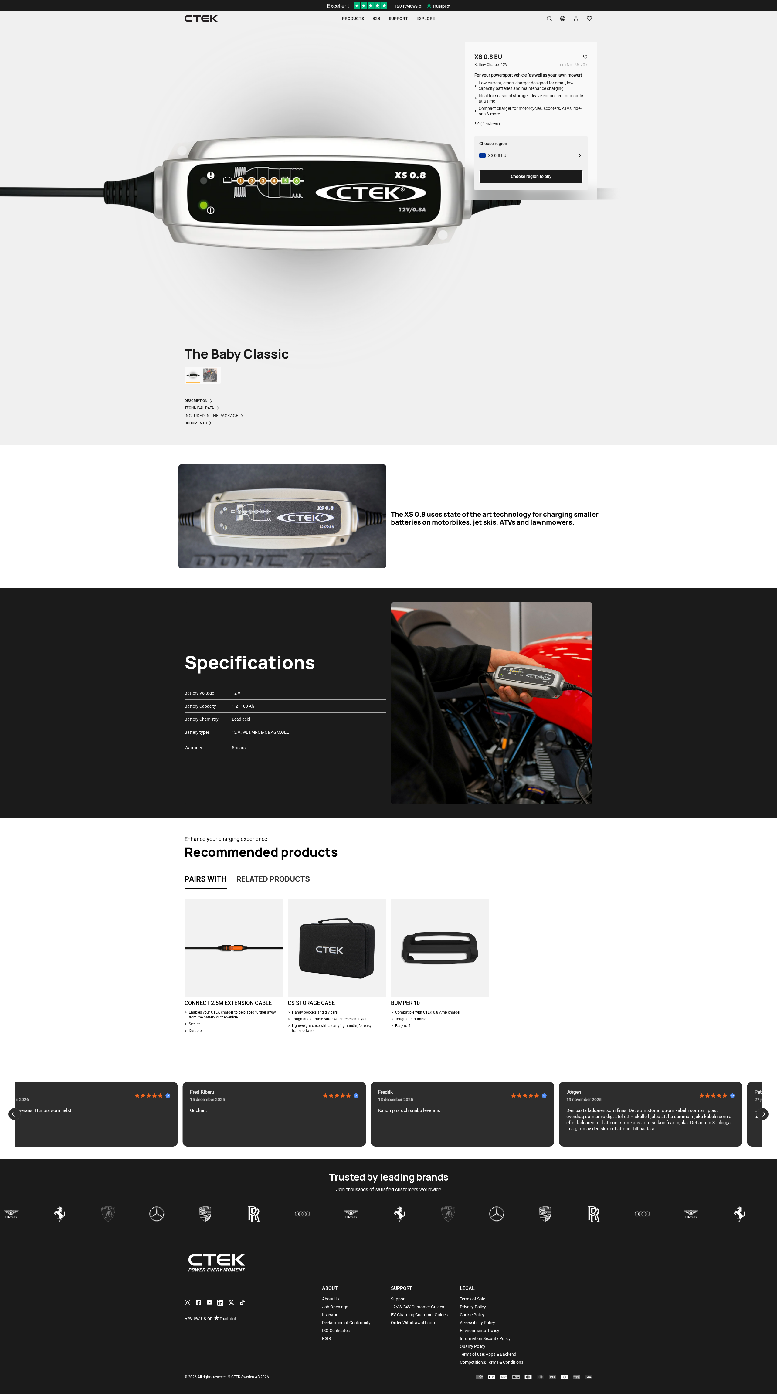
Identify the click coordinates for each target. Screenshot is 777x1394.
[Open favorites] (589, 18)
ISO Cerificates (336, 1330)
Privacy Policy (473, 1306)
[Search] (549, 18)
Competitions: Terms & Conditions (491, 1362)
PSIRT (327, 1338)
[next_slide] (762, 1114)
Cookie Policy (472, 1314)
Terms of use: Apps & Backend (488, 1354)
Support (398, 1299)
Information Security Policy (485, 1338)
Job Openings (335, 1306)
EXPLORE (425, 18)
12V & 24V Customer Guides (417, 1306)
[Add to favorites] (585, 56)
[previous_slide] (14, 1114)
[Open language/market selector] (563, 18)
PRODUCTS (353, 18)
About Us (330, 1299)
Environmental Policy (479, 1330)
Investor (330, 1314)
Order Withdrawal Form (413, 1322)
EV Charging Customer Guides (419, 1314)
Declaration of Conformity (346, 1322)
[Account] (576, 18)
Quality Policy (472, 1346)
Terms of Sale (472, 1299)
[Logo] (201, 18)
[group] (193, 375)
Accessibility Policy (477, 1322)
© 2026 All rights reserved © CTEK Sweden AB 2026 (227, 1377)
